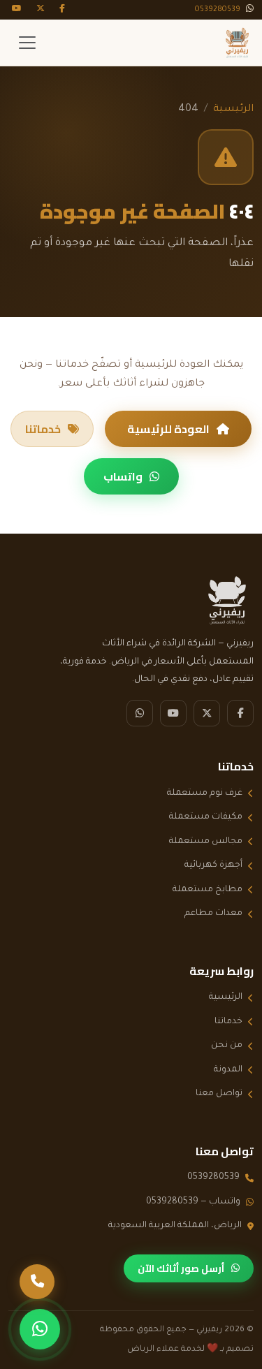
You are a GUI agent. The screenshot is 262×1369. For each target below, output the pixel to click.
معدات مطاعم (213, 913)
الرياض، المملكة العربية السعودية (175, 1226)
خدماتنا (43, 428)
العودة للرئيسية (168, 428)
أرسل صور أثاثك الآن (181, 1268)
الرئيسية (233, 109)
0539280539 (217, 10)
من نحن (226, 1045)
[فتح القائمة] (27, 42)
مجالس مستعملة (205, 842)
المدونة (228, 1070)
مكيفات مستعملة (205, 817)
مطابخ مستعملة (207, 890)
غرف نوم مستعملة (204, 793)
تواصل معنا (219, 1094)
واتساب (123, 476)
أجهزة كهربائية (213, 865)
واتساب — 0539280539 (193, 1202)
